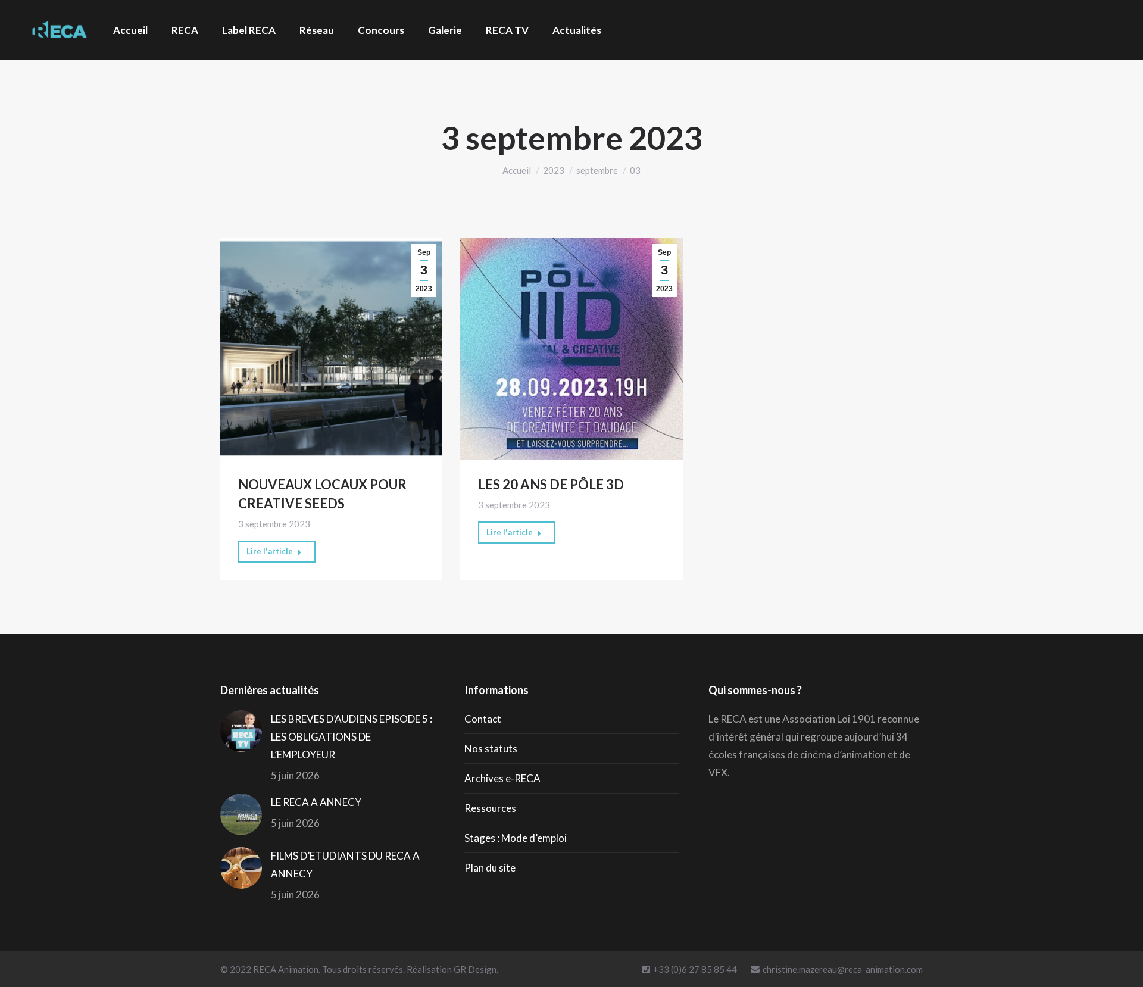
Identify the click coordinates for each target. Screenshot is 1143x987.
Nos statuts (490, 748)
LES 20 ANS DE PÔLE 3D (551, 484)
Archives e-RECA (502, 778)
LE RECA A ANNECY (316, 802)
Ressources (490, 808)
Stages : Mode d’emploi (515, 838)
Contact (482, 719)
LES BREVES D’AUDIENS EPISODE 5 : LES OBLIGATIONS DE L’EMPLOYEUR (351, 737)
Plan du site (490, 867)
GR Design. (476, 969)
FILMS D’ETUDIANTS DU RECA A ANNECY (345, 864)
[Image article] (241, 731)
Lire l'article (269, 551)
